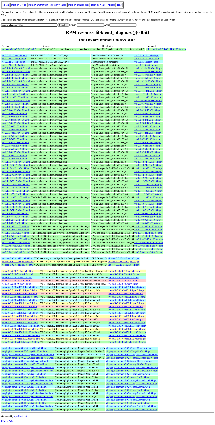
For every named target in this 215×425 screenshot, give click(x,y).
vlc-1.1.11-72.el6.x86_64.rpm (148, 184)
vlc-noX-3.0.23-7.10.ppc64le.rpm (124, 271)
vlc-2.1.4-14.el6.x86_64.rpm (147, 74)
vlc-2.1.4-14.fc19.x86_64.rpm (148, 71)
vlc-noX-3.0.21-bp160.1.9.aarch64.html (20, 313)
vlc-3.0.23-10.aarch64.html (14, 55)
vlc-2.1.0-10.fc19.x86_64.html (16, 100)
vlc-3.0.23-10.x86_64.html (14, 58)
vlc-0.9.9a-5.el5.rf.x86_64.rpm (148, 245)
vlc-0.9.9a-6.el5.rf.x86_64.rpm (148, 242)
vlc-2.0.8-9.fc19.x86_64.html (15, 110)
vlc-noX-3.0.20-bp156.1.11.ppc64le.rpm (127, 329)
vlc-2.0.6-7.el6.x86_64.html (14, 136)
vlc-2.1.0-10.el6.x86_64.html (15, 104)
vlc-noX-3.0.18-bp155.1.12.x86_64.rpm (127, 342)
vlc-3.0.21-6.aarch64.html (13, 62)
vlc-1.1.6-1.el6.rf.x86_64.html (15, 233)
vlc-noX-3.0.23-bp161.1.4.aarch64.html (20, 287)
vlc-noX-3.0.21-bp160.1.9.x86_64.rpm (127, 322)
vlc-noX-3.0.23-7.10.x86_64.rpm (124, 274)
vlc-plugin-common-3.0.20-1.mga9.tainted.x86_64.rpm (131, 396)
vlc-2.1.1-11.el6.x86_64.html (15, 94)
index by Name (98, 5)
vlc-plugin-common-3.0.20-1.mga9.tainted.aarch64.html (27, 393)
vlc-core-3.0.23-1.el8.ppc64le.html (17, 261)
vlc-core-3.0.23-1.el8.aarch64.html (17, 258)
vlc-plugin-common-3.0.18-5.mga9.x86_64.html (24, 403)
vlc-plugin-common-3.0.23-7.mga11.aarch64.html (25, 348)
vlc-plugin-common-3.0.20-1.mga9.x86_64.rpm (128, 390)
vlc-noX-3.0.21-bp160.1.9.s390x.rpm (126, 319)
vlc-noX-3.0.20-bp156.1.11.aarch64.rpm (127, 326)
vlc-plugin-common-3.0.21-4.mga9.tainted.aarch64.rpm (131, 380)
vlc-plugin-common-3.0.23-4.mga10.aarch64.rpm (129, 361)
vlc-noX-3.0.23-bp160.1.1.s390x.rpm (126, 306)
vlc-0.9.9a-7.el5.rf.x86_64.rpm (148, 239)
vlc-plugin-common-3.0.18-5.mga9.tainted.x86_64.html (27, 409)
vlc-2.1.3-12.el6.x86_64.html (15, 84)
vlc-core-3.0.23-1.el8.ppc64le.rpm (123, 261)
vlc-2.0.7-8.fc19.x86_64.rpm (147, 120)
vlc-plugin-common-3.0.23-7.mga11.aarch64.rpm (128, 348)
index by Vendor (58, 5)
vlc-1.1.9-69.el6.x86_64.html (15, 213)
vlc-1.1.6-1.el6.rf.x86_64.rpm (148, 233)
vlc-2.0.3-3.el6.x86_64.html (14, 155)
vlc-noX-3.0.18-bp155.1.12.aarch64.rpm (127, 335)
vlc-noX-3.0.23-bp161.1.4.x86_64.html (20, 297)
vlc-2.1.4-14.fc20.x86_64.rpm (148, 68)
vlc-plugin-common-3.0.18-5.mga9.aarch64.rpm (128, 399)
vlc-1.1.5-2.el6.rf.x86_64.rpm (148, 236)
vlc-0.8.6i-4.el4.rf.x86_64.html (16, 252)
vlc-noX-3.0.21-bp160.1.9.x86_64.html (20, 322)
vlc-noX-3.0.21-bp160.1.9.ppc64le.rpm (127, 316)
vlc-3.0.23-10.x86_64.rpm (146, 58)
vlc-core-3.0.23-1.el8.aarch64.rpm (123, 258)
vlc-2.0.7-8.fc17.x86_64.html (15, 123)
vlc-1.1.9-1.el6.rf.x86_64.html (15, 226)
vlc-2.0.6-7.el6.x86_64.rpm (147, 136)
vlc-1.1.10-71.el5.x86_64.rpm (148, 207)
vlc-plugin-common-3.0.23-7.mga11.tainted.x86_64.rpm (132, 358)
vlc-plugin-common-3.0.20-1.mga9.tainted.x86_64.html (27, 396)
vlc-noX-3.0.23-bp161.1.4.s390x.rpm (126, 293)
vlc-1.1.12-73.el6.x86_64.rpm (148, 171)
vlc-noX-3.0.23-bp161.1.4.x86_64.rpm (127, 297)
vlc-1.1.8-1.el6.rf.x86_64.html (15, 229)
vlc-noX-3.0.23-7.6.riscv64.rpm (123, 284)
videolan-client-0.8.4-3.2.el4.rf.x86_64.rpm (166, 49)
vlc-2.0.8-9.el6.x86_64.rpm (147, 113)
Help (119, 5)
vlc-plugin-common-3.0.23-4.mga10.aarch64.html (25, 361)
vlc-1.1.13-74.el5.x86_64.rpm (148, 162)
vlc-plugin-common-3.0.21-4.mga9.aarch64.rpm (128, 374)
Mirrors (111, 5)
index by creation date (78, 5)
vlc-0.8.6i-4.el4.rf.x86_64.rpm (148, 252)
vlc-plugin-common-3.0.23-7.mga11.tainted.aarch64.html (28, 354)
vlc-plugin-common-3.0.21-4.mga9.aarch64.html (24, 374)
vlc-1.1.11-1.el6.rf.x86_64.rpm (148, 197)
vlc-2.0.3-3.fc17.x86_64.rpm (147, 152)
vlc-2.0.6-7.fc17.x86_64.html (15, 133)
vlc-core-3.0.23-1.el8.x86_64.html (17, 265)
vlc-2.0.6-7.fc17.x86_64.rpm (147, 133)
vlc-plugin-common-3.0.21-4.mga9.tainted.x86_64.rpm (131, 383)
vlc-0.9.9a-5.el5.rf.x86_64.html (16, 245)
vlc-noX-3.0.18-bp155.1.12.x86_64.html (20, 342)
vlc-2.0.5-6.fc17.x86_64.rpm (147, 142)
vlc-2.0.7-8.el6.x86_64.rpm (147, 126)
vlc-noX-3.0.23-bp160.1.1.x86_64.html (20, 309)
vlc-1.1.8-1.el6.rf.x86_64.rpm (148, 229)
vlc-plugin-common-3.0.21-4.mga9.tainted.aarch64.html (27, 380)
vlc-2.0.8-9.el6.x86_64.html (14, 113)
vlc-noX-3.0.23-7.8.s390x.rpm (123, 280)
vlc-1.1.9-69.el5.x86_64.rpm (147, 220)
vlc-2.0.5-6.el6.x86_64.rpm (147, 145)
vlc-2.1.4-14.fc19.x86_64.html (16, 71)
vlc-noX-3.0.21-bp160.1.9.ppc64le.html (20, 316)
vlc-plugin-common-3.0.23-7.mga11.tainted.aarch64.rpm (132, 354)
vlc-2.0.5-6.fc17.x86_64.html (15, 142)
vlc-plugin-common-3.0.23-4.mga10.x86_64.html (24, 364)
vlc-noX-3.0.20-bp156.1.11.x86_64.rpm (127, 332)
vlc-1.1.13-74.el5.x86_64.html (16, 162)
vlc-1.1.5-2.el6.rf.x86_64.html (15, 236)
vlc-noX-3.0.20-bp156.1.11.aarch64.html (20, 326)
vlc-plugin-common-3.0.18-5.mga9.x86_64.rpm (128, 403)
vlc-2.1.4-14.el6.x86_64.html (15, 74)
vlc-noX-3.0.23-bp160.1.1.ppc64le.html (20, 303)
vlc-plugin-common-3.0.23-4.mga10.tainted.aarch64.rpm (132, 367)
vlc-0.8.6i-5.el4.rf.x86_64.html (16, 249)
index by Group (18, 5)
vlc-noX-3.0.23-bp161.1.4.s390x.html (19, 293)
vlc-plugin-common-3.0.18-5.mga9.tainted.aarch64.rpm (131, 406)
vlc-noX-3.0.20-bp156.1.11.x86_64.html (20, 332)
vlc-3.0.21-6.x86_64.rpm (146, 65)
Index (6, 5)
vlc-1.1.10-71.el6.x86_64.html (16, 200)
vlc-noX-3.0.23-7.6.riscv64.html (16, 284)
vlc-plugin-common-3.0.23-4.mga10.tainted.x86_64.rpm (132, 370)
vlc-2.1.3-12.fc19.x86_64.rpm (148, 81)
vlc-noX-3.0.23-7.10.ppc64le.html (17, 271)
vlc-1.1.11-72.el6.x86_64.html (16, 184)
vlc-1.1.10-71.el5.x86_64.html (16, 207)
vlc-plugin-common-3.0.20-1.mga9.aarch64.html (24, 387)
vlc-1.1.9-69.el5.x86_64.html (15, 220)
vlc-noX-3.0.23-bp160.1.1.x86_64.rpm (127, 309)
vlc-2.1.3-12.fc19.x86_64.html (16, 81)
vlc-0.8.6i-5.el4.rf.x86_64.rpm (148, 249)
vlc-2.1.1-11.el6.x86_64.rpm (147, 94)
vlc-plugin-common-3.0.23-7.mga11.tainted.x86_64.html (28, 358)
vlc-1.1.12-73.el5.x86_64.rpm (148, 178)
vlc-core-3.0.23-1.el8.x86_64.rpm (123, 265)
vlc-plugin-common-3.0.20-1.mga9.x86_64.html (24, 390)
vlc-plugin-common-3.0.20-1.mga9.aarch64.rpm (128, 387)
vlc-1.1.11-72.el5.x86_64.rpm (148, 191)
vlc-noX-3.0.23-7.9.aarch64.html (17, 277)
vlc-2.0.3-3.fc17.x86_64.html (15, 152)
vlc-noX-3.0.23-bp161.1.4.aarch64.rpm (127, 287)
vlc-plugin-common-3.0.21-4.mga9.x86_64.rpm (128, 377)
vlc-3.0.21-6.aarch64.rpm (146, 62)
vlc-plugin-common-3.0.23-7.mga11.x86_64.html (24, 351)
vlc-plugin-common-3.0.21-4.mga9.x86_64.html (24, 377)
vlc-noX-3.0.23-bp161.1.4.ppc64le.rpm (127, 290)
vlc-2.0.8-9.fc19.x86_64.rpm (147, 110)
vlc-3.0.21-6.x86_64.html (13, 65)
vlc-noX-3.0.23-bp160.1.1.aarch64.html (20, 300)
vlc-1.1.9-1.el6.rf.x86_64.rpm (148, 226)
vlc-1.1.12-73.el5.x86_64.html (16, 178)
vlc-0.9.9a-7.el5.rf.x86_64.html (16, 239)
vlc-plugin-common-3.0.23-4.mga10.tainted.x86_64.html (28, 370)
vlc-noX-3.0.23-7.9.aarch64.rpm (124, 277)
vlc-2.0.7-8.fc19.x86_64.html (15, 120)
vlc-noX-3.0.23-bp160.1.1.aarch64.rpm (127, 300)
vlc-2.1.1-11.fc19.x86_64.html (16, 91)
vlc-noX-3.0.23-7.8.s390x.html (16, 280)
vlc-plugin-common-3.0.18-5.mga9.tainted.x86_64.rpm (131, 409)
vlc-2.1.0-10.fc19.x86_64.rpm (148, 100)
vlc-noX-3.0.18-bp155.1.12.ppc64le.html (21, 338)
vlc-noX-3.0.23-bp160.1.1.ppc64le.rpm (127, 303)
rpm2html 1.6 (20, 416)
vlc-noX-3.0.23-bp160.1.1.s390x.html (19, 306)
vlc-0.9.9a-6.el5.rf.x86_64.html (16, 242)
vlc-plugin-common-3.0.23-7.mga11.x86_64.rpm (128, 351)
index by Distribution (38, 5)
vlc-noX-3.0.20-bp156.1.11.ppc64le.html (20, 329)
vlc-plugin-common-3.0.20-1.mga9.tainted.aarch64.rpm (131, 393)
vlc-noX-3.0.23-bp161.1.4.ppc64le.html (20, 290)
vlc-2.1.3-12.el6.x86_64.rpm (147, 84)
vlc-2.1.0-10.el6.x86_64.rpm (147, 104)
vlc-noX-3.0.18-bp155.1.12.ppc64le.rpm (127, 338)
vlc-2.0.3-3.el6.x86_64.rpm (147, 155)
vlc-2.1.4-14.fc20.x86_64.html (16, 68)
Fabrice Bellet (7, 421)
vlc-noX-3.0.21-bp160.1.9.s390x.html (19, 319)
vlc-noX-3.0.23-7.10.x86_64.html (17, 274)
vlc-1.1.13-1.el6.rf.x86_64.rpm (148, 168)
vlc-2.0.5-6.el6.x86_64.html (14, 145)
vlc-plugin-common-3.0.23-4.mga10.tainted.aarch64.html (28, 367)
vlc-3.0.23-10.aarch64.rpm (146, 55)
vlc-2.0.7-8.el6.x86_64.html (14, 126)
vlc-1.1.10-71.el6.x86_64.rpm (148, 200)
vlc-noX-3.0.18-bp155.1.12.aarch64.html (21, 335)
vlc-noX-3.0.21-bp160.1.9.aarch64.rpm (127, 313)
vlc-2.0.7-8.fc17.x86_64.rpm (147, 123)
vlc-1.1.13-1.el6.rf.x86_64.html (16, 168)
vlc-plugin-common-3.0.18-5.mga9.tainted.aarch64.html (27, 406)
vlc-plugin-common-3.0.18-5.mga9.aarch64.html (24, 399)
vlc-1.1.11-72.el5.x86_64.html (16, 191)
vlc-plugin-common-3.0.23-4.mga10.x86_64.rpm (128, 364)
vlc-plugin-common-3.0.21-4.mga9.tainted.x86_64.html (27, 383)
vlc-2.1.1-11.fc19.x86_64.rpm (148, 91)
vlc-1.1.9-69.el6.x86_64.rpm (147, 213)
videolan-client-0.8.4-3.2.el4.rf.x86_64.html (22, 49)
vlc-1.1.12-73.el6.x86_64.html (16, 171)
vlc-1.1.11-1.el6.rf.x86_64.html (16, 197)
